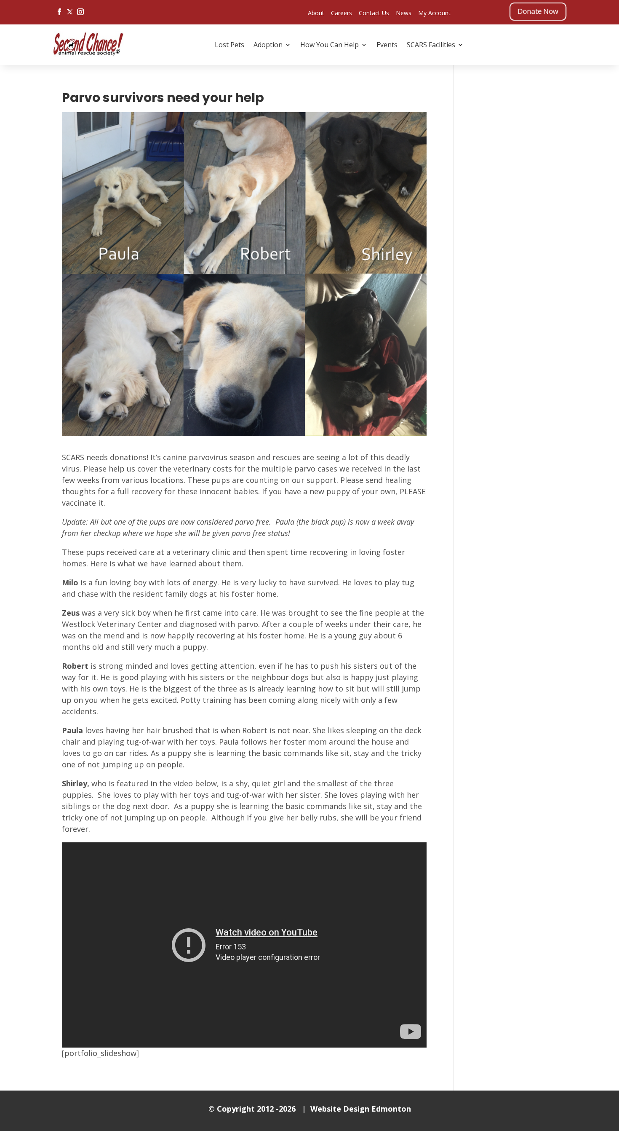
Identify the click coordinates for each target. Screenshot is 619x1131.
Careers (341, 13)
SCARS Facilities (431, 44)
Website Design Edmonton (360, 1109)
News (403, 13)
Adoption (268, 44)
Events (387, 44)
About (316, 13)
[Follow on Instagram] (80, 12)
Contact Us (374, 13)
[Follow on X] (70, 12)
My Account (434, 13)
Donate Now (538, 10)
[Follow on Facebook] (59, 12)
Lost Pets (229, 44)
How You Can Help (329, 44)
